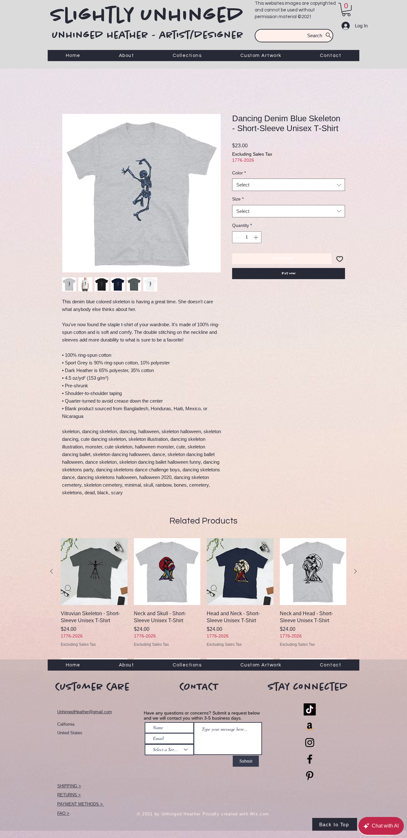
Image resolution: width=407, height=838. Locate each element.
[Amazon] (310, 727)
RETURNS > (69, 795)
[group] (203, 604)
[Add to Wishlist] (339, 259)
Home (69, 91)
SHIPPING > (69, 787)
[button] (346, 9)
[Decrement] (237, 238)
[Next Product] (355, 572)
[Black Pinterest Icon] (310, 777)
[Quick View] (94, 572)
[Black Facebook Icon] (310, 760)
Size (238, 199)
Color (239, 173)
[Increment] (256, 238)
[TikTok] (310, 710)
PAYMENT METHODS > (80, 805)
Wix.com (259, 815)
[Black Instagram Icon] (310, 743)
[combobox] (288, 186)
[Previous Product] (51, 572)
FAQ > (63, 814)
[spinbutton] (246, 238)
